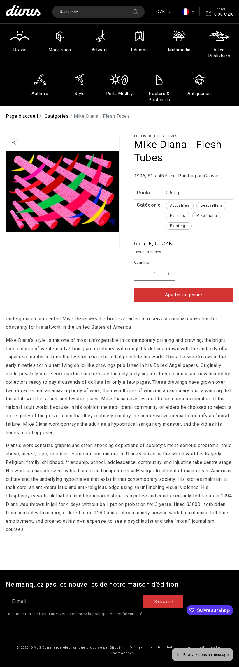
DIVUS (36, 648)
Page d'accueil (22, 116)
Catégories (57, 116)
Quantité (141, 262)
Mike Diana (206, 216)
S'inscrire (163, 601)
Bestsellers (211, 205)
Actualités (179, 205)
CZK (163, 11)
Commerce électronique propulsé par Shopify (82, 648)
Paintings (179, 226)
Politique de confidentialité (153, 647)
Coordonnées (122, 653)
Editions (177, 216)
